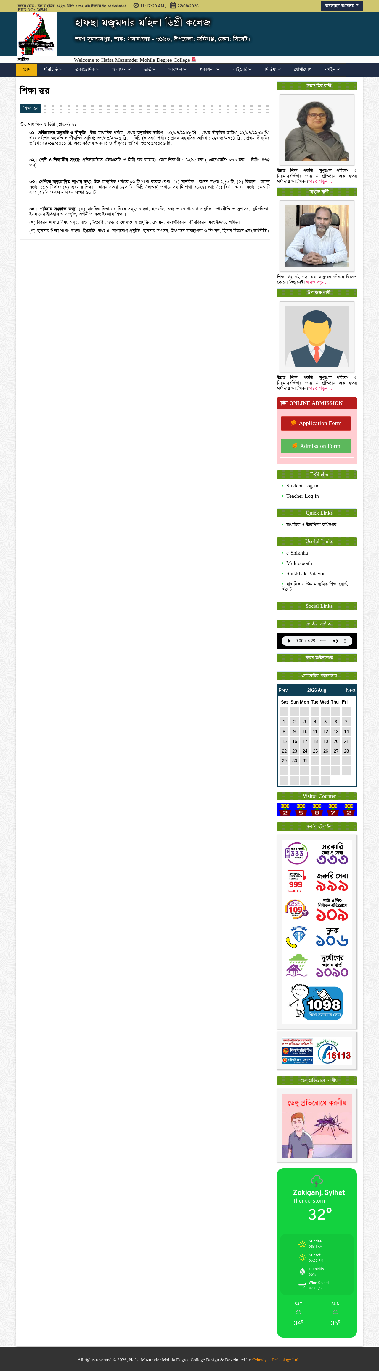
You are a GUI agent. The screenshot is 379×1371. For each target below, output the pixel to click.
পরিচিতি (51, 70)
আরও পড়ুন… (320, 181)
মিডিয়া (271, 70)
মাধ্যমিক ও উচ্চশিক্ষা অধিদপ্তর (309, 524)
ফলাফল (119, 70)
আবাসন (175, 70)
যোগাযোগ (302, 70)
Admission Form (319, 446)
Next (350, 688)
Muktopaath (297, 563)
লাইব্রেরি (240, 70)
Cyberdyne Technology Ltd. (275, 1360)
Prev (283, 688)
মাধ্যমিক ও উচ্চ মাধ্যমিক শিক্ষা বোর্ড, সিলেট (315, 586)
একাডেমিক (85, 70)
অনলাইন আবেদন (340, 6)
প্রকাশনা (207, 70)
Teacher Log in (301, 496)
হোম (26, 70)
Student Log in (300, 486)
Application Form (319, 423)
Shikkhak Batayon (304, 574)
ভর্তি (147, 70)
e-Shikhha (295, 553)
